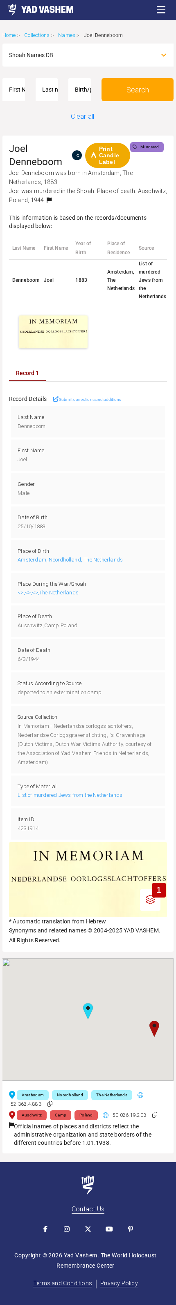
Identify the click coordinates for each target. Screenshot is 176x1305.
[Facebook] (45, 1229)
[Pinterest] (130, 1229)
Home (9, 35)
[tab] (27, 373)
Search (137, 89)
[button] (161, 10)
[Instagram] (67, 1229)
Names (66, 35)
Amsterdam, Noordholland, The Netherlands (70, 560)
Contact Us (88, 1209)
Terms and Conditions (62, 1283)
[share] (77, 155)
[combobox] (81, 55)
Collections (37, 35)
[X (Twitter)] (88, 1229)
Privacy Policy (119, 1283)
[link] (37, 10)
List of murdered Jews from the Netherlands (70, 795)
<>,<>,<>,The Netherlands (48, 592)
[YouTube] (109, 1229)
